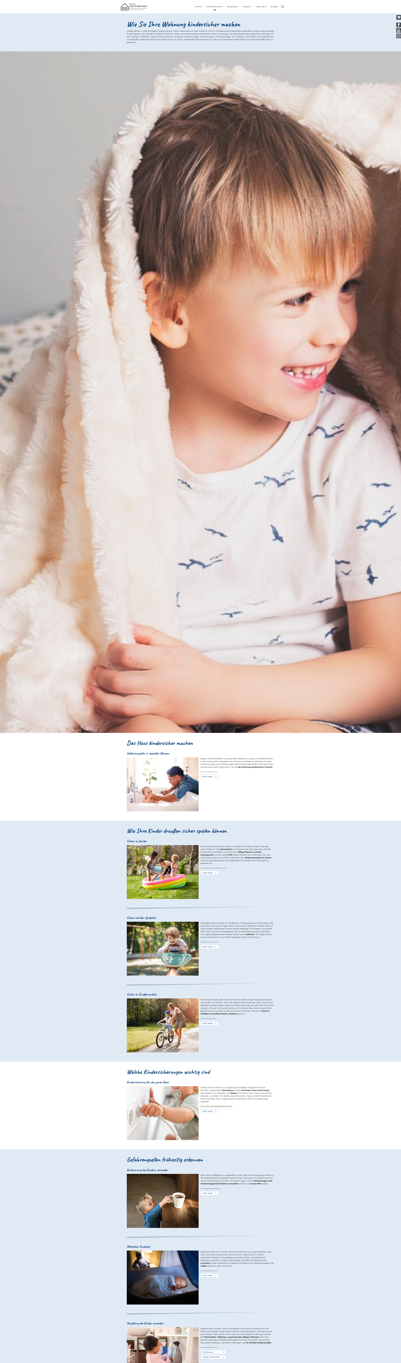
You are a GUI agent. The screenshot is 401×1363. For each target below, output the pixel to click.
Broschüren (232, 7)
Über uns (260, 7)
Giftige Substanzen (211, 1357)
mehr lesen (207, 776)
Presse (246, 7)
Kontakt (274, 7)
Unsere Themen (215, 6)
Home (198, 7)
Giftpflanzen (211, 1352)
